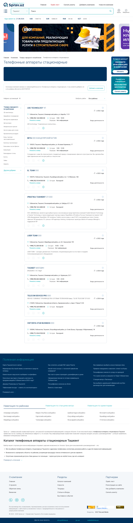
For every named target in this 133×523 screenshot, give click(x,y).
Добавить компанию (87, 5)
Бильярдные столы (10, 153)
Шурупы (6, 164)
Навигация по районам (16, 406)
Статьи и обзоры (63, 492)
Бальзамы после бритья (11, 146)
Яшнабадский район (107, 416)
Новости (60, 485)
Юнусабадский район (76, 416)
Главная (43, 5)
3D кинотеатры (8, 112)
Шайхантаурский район (76, 413)
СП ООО (39, 197)
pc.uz (78, 520)
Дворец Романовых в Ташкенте (14, 384)
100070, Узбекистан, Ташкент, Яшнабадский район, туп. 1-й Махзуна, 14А (54, 177)
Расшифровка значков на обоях (59, 384)
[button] (5, 11)
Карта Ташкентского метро (12, 365)
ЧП (36, 108)
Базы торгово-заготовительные (9, 138)
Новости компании (106, 5)
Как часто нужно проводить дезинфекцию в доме (65, 374)
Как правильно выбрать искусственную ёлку (109, 365)
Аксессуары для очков (11, 130)
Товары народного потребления (30, 58)
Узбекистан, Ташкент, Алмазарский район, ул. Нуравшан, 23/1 (50, 275)
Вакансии (12, 492)
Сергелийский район (43, 416)
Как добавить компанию (115, 489)
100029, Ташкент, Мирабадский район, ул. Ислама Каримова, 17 (51, 144)
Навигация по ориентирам (99, 406)
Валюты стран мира (55, 387)
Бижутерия (7, 150)
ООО (33, 170)
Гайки (5, 160)
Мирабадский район (11, 420)
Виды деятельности (97, 120)
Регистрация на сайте (114, 485)
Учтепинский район (107, 420)
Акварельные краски (10, 126)
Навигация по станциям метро (60, 406)
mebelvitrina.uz (93, 520)
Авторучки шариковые (11, 119)
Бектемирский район (11, 416)
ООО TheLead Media (101, 512)
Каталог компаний (64, 481)
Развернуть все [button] (8, 392)
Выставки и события (65, 496)
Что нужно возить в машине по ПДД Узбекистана (111, 376)
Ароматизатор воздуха (11, 133)
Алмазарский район (11, 413)
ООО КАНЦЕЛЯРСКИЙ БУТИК (42, 138)
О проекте (12, 485)
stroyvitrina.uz (62, 520)
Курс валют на (10, 19)
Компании (14, 58)
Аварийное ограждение (11, 116)
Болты (6, 157)
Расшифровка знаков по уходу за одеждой (108, 372)
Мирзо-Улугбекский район (46, 413)
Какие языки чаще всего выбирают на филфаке (19, 374)
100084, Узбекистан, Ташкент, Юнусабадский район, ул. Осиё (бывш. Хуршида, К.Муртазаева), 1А (62, 329)
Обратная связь (15, 489)
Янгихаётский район (107, 413)
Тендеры (60, 489)
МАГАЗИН (35, 268)
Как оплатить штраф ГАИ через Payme (61, 365)
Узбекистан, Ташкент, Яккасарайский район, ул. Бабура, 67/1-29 (51, 203)
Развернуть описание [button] (12, 460)
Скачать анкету (69, 5)
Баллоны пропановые (10, 143)
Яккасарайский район (76, 420)
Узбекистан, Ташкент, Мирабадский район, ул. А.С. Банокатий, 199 (52, 242)
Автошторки (7, 123)
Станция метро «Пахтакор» (102, 379)
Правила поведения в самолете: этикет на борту (110, 368)
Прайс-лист (55, 5)
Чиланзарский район (43, 420)
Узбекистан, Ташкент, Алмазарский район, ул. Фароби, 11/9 (49, 114)
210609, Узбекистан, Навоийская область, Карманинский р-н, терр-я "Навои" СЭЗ (57, 303)
